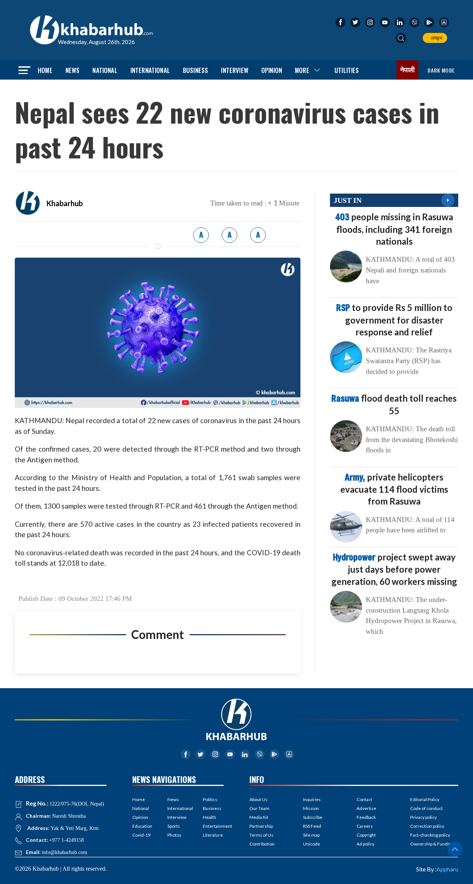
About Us (258, 799)
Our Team (259, 808)
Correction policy (427, 826)
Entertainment (213, 826)
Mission (311, 808)
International (150, 70)
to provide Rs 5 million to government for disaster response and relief (394, 319)
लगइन (435, 38)
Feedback (366, 817)
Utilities (346, 70)
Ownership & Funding (431, 844)
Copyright (366, 835)
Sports (173, 826)
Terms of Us (261, 835)
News (72, 70)
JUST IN (347, 200)
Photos (174, 835)
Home (45, 70)
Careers (365, 826)
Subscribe (312, 817)
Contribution (262, 844)
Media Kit (258, 817)
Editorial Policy (424, 799)
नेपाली (407, 70)
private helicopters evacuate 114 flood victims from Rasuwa (394, 489)
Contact (364, 799)
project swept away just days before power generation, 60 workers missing (394, 569)
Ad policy (365, 844)
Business (195, 70)
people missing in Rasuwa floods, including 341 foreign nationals (394, 228)
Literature (213, 835)
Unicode (311, 844)
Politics (210, 799)
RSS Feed (312, 826)
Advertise (366, 808)
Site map (311, 835)
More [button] (302, 70)
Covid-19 (141, 835)
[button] (401, 38)
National (104, 70)
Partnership (261, 826)
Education (142, 826)
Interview (234, 70)
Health (209, 817)
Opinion (271, 70)
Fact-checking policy (430, 835)
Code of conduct (426, 808)
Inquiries (312, 799)
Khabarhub (64, 203)
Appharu (447, 869)
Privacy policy (423, 817)
